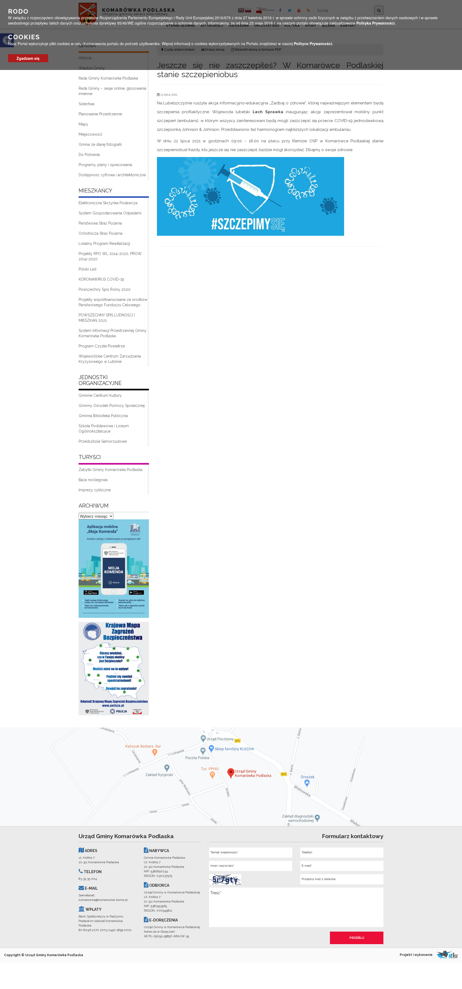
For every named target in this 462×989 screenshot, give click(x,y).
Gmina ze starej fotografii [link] (100, 144)
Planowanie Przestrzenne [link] (100, 114)
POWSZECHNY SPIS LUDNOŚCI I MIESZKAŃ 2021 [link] (107, 318)
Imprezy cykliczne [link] (95, 490)
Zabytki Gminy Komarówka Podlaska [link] (110, 470)
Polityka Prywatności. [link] (376, 23)
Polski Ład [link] (87, 269)
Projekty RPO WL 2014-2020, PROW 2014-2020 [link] (110, 256)
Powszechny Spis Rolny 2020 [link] (104, 289)
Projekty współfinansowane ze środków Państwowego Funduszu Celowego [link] (113, 302)
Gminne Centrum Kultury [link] (100, 395)
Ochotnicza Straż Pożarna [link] (100, 233)
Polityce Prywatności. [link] (313, 43)
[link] (114, 570)
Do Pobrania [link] (89, 154)
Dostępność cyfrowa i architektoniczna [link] (112, 175)
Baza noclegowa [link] (93, 480)
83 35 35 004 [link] (88, 879)
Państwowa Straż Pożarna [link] (100, 223)
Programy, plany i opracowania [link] (105, 165)
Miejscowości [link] (90, 134)
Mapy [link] (83, 124)
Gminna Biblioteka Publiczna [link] (103, 416)
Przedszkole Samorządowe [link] (103, 441)
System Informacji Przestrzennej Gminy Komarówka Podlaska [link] (113, 333)
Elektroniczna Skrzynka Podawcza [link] (108, 203)
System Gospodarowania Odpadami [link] (110, 213)
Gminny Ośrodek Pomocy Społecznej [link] (112, 405)
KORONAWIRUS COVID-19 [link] (101, 279)
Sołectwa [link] (86, 104)
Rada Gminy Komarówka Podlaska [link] (108, 78)
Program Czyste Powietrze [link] (102, 346)
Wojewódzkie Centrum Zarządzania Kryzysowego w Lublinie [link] (110, 359)
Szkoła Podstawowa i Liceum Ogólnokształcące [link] (104, 428)
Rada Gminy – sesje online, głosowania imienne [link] (112, 91)
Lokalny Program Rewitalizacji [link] (104, 243)
